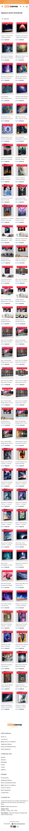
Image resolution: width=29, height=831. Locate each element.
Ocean (3, 767)
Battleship (4, 762)
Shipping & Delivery (6, 744)
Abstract (3, 760)
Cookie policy (5, 792)
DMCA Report (7, 823)
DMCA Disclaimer (6, 749)
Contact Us (4, 739)
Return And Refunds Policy (8, 746)
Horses (3, 765)
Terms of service (6, 787)
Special (3, 757)
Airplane (3, 769)
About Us (3, 737)
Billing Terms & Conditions (8, 741)
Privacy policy (5, 778)
